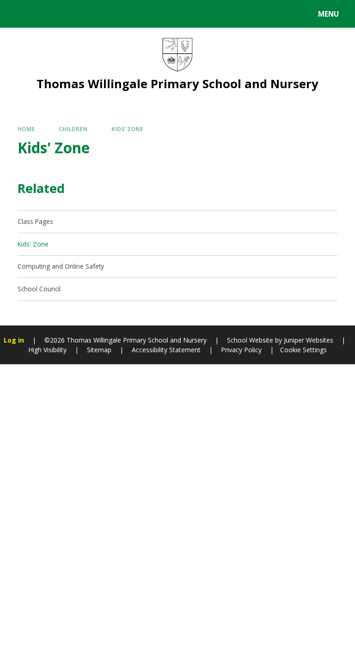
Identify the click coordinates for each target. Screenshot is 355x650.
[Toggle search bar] (18, 14)
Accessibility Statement (166, 349)
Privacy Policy (241, 349)
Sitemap (99, 349)
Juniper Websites (307, 340)
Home (26, 128)
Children (73, 128)
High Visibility (47, 349)
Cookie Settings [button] (303, 349)
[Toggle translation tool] (42, 14)
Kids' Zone (127, 128)
